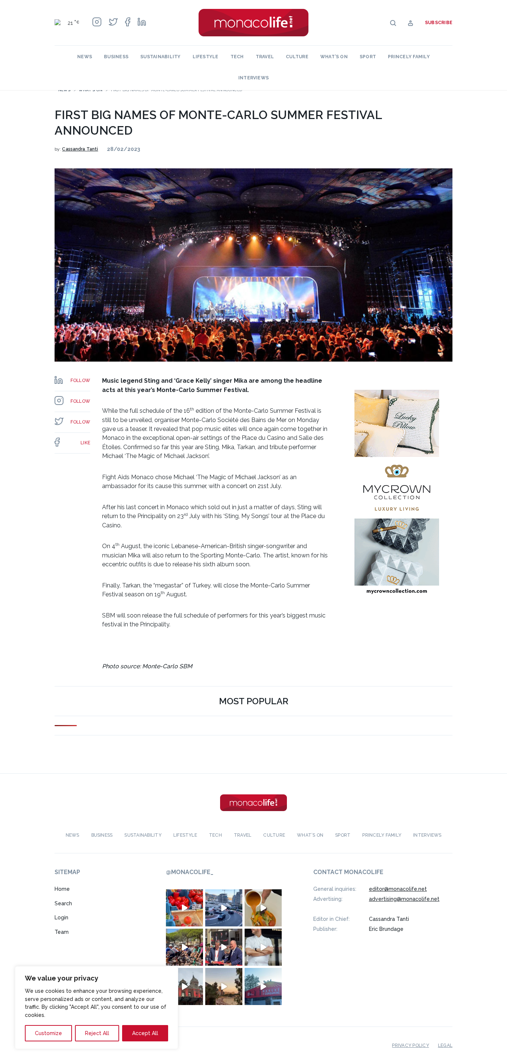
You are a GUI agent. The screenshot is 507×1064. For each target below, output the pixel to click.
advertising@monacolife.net (404, 899)
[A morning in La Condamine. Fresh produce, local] (184, 907)
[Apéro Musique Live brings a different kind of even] (263, 986)
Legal (445, 1045)
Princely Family (409, 56)
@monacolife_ (189, 872)
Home (62, 889)
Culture (297, 56)
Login (61, 917)
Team (62, 932)
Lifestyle (206, 56)
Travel (265, 56)
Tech (237, 56)
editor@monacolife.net (398, 889)
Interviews (253, 77)
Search (63, 903)
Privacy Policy (410, 1045)
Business (116, 56)
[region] (96, 1007)
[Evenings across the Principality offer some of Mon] (223, 907)
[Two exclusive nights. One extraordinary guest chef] (263, 947)
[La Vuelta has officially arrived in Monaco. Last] (184, 986)
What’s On (334, 56)
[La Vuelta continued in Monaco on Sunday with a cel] (184, 947)
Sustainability (160, 56)
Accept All (145, 1033)
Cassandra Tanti (80, 149)
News (84, 56)
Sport (368, 56)
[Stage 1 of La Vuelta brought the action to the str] (223, 947)
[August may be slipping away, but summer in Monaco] (263, 907)
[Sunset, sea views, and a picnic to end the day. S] (223, 986)
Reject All (97, 1033)
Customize (48, 1033)
